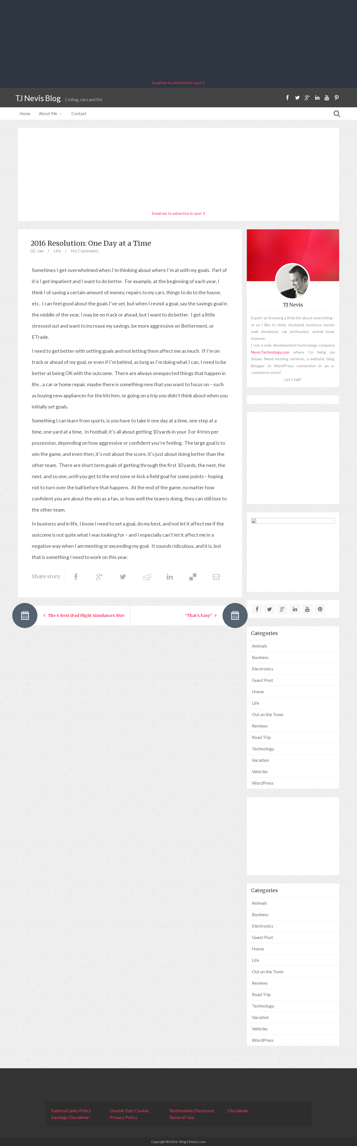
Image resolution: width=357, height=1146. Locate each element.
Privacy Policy (123, 1117)
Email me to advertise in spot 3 (178, 213)
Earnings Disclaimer (70, 1117)
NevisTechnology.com (270, 352)
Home (25, 113)
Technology (263, 748)
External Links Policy (71, 1110)
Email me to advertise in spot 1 (178, 82)
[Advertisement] (178, 40)
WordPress (263, 782)
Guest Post (262, 680)
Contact (78, 113)
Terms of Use (181, 1117)
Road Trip (261, 737)
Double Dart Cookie (129, 1110)
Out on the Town (267, 714)
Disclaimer (238, 1110)
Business (260, 657)
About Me (48, 113)
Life (57, 250)
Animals (259, 645)
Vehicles (260, 771)
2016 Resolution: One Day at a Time (90, 243)
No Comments (85, 250)
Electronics (262, 668)
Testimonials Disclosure (191, 1110)
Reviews (260, 725)
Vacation (260, 760)
